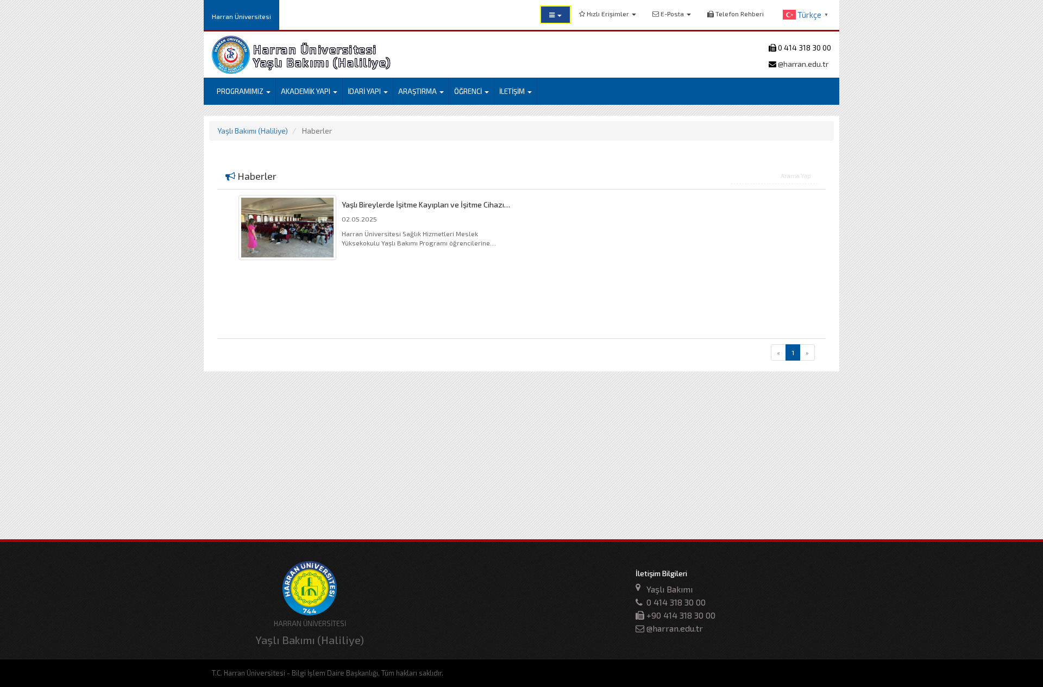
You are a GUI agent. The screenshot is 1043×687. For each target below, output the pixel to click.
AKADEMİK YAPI (306, 91)
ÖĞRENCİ (468, 91)
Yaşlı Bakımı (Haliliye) (252, 130)
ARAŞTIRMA (418, 91)
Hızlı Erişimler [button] (608, 13)
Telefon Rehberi (739, 13)
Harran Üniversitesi (241, 16)
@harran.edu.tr (802, 63)
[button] (555, 14)
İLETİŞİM (512, 91)
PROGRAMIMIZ (241, 91)
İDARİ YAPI (365, 91)
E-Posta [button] (672, 13)
